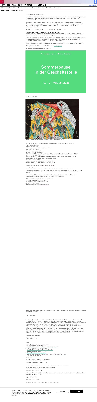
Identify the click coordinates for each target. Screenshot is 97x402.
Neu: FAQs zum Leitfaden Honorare (37, 348)
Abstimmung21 (39, 24)
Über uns (42, 5)
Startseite (3, 10)
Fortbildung (49, 7)
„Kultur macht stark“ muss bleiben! (37, 345)
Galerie (92, 5)
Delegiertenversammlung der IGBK (37, 351)
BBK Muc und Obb (6, 7)
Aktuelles (5, 5)
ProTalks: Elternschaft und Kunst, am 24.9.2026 (40, 350)
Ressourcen (57, 7)
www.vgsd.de (58, 46)
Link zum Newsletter (31, 96)
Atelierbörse (41, 7)
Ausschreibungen (31, 7)
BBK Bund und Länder (19, 7)
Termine (29, 357)
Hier (26, 310)
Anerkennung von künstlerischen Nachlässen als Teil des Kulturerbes (46, 354)
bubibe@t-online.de (43, 184)
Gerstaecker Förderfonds (34, 355)
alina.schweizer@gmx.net (47, 165)
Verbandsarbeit (19, 5)
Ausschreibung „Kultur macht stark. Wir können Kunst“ (42, 347)
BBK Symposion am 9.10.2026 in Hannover (39, 344)
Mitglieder (32, 5)
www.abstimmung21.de (76, 43)
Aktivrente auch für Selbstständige (36, 352)
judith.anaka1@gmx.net (51, 382)
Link (26, 338)
